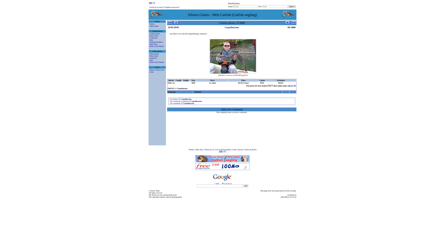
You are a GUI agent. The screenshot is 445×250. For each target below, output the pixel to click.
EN (150, 3)
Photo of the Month (156, 46)
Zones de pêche (250, 150)
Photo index (153, 36)
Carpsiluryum (232, 27)
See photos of (180, 99)
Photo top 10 (210, 150)
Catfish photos (154, 34)
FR (154, 3)
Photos (192, 150)
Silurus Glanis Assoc (157, 70)
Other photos (154, 54)
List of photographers (223, 150)
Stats (151, 40)
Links (151, 72)
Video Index (154, 26)
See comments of (182, 103)
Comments (153, 38)
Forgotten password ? (172, 7)
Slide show (153, 44)
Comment (153, 58)
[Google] (222, 181)
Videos (152, 24)
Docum (241, 150)
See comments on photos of (186, 101)
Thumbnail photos (156, 42)
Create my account (156, 7)
